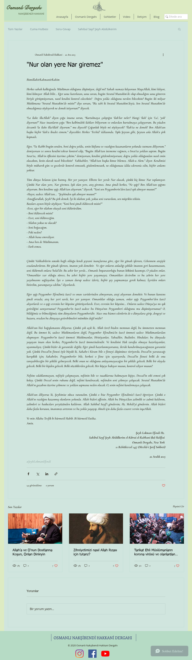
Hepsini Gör (178, 506)
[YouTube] (105, 654)
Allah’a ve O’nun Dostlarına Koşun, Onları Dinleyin (32, 552)
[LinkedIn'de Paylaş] (47, 474)
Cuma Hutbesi (39, 29)
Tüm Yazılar (15, 29)
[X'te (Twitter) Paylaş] (37, 474)
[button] (179, 29)
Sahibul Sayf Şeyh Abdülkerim (97, 29)
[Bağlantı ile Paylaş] (56, 474)
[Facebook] (92, 654)
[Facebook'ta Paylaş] (28, 474)
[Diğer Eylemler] (163, 54)
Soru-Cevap (63, 29)
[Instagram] (79, 654)
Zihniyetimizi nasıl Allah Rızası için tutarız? (95, 552)
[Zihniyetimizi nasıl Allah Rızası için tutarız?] (96, 528)
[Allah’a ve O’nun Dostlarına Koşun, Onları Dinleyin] (35, 528)
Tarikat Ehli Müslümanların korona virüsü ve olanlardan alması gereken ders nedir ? (154, 552)
